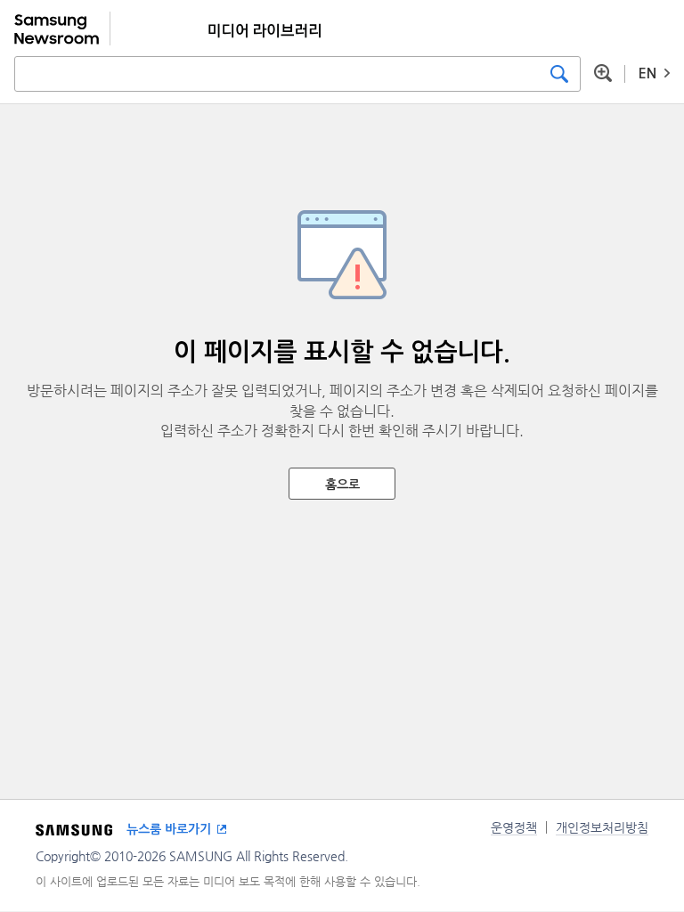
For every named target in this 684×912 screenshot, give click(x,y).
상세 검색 (603, 73)
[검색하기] (559, 74)
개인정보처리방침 (602, 827)
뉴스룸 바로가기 (168, 829)
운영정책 (514, 827)
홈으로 (342, 484)
